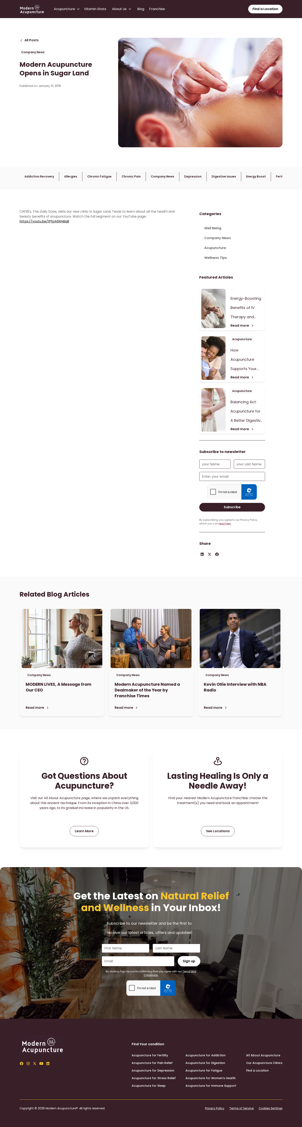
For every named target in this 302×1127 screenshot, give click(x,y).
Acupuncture (215, 247)
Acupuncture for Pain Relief (152, 1063)
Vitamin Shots (95, 9)
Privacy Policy (214, 1108)
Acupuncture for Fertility (150, 1055)
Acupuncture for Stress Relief (154, 1078)
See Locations (218, 831)
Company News (217, 238)
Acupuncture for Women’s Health (211, 1078)
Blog (140, 9)
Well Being (212, 228)
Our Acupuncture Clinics (264, 1063)
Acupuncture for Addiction (206, 1055)
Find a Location (265, 9)
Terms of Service (241, 1108)
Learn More (84, 831)
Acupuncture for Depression (153, 1070)
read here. (225, 523)
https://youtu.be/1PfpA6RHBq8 (44, 221)
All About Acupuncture (263, 1055)
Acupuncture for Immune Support (211, 1086)
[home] (32, 9)
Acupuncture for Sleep (149, 1086)
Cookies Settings (270, 1108)
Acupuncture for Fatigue (204, 1070)
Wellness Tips (215, 257)
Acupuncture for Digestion (205, 1063)
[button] (68, 9)
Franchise (157, 9)
